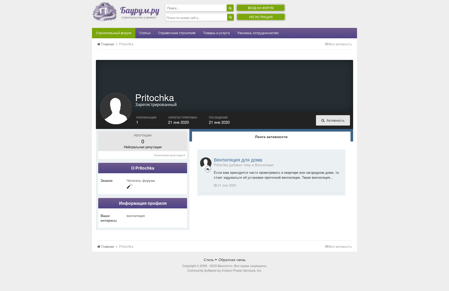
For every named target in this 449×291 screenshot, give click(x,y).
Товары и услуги (216, 32)
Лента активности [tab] (271, 136)
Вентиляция (264, 164)
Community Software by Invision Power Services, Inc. (224, 270)
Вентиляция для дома (238, 159)
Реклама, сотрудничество (258, 32)
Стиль (209, 259)
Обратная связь (232, 259)
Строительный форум (113, 32)
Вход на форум (261, 7)
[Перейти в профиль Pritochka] (206, 163)
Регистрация (261, 17)
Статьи (144, 32)
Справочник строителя (176, 32)
